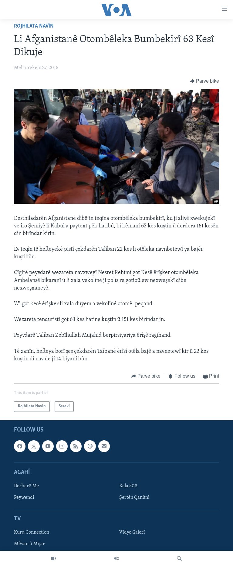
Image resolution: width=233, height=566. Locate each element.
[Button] (204, 81)
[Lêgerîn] (179, 558)
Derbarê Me (26, 485)
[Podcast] (90, 446)
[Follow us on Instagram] (62, 446)
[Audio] (116, 558)
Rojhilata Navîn (34, 26)
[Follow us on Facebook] (19, 446)
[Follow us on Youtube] (48, 446)
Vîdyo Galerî (132, 532)
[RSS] (76, 446)
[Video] (54, 558)
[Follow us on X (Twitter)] (33, 446)
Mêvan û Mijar (29, 543)
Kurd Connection (31, 532)
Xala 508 (128, 485)
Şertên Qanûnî (134, 497)
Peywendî (24, 497)
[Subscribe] (104, 446)
